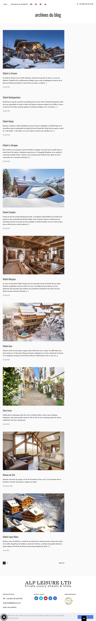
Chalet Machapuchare (12, 97)
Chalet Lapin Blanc (10, 536)
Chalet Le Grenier (10, 73)
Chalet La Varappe (10, 145)
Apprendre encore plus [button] (10, 618)
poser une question (9, 607)
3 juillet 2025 (6, 424)
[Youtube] (46, 598)
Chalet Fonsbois (9, 212)
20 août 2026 (6, 87)
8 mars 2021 (6, 550)
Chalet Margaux (9, 279)
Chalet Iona (7, 346)
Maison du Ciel (9, 474)
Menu (5, 4)
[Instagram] (55, 598)
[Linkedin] (50, 598)
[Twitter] (41, 598)
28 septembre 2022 (8, 486)
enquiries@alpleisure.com (12, 603)
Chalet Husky (8, 121)
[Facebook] (36, 598)
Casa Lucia (7, 410)
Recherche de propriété (19, 4)
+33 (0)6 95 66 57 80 (86, 4)
